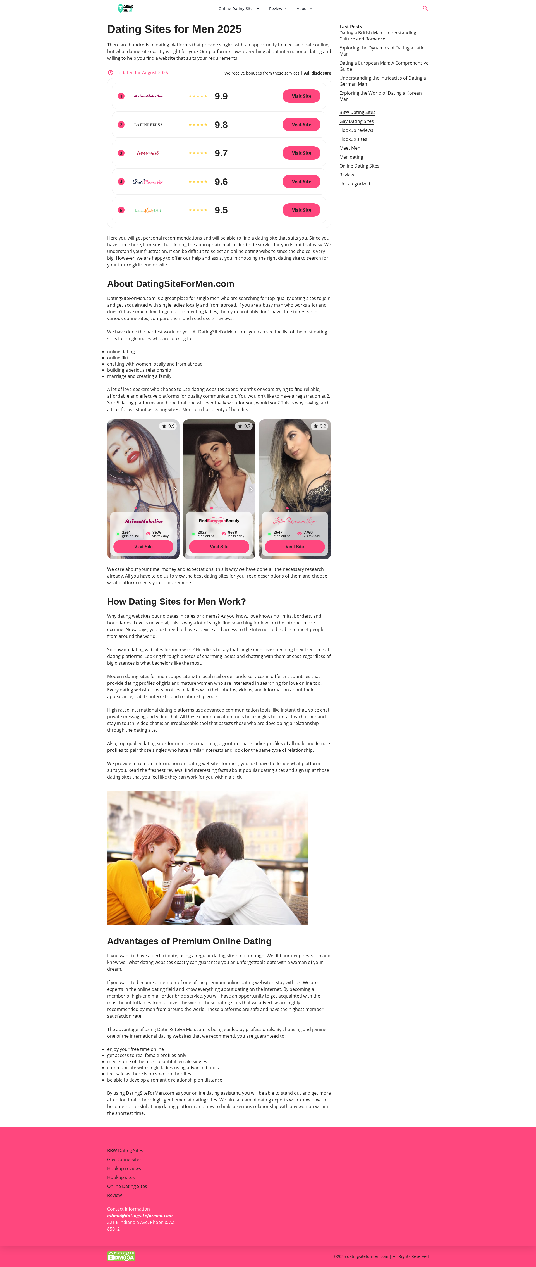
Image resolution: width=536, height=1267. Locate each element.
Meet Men (349, 148)
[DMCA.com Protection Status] (121, 1256)
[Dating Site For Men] (161, 8)
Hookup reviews (356, 130)
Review (275, 8)
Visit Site (143, 546)
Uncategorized (354, 184)
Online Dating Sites (237, 8)
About (302, 8)
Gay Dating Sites (356, 121)
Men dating (351, 157)
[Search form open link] (425, 8)
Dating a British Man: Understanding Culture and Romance (377, 36)
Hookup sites (353, 139)
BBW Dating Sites (357, 112)
